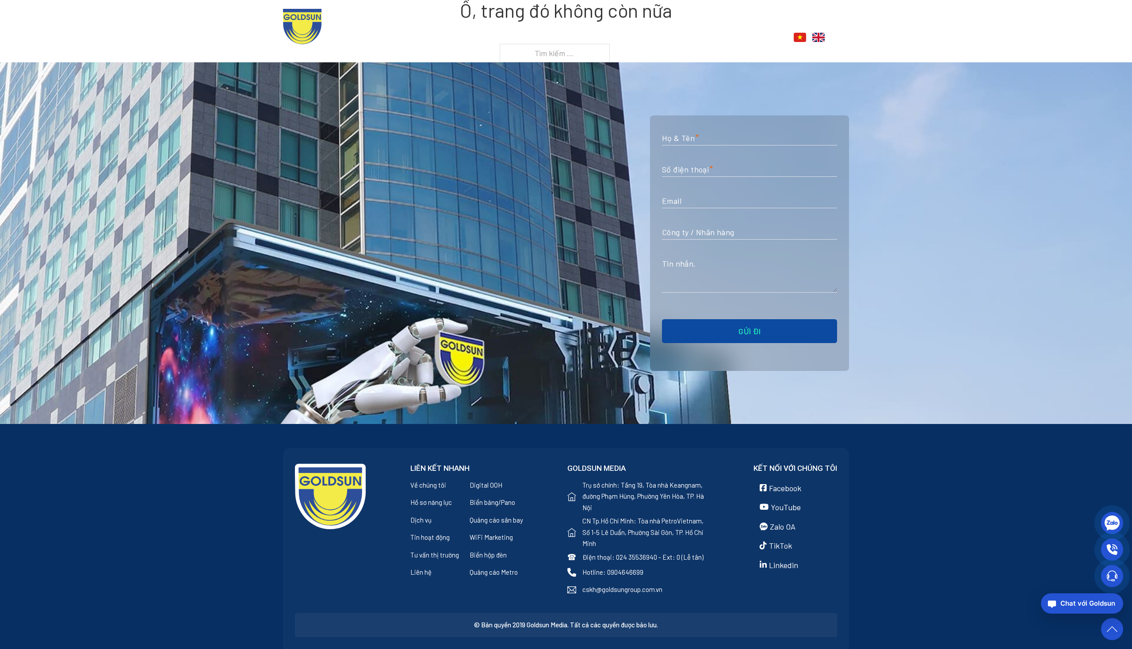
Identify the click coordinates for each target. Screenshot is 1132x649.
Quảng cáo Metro (494, 572)
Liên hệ (741, 38)
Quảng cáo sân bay (496, 520)
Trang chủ (540, 38)
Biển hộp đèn (488, 555)
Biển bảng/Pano (492, 502)
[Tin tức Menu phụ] (714, 38)
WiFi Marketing (491, 537)
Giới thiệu (588, 38)
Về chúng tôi (428, 485)
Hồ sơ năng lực (431, 502)
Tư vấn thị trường (434, 555)
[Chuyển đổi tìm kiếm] (844, 37)
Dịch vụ (642, 38)
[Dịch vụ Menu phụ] (664, 38)
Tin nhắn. (679, 263)
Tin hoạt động (430, 537)
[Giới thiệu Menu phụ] (614, 38)
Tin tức (692, 38)
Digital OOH (486, 485)
